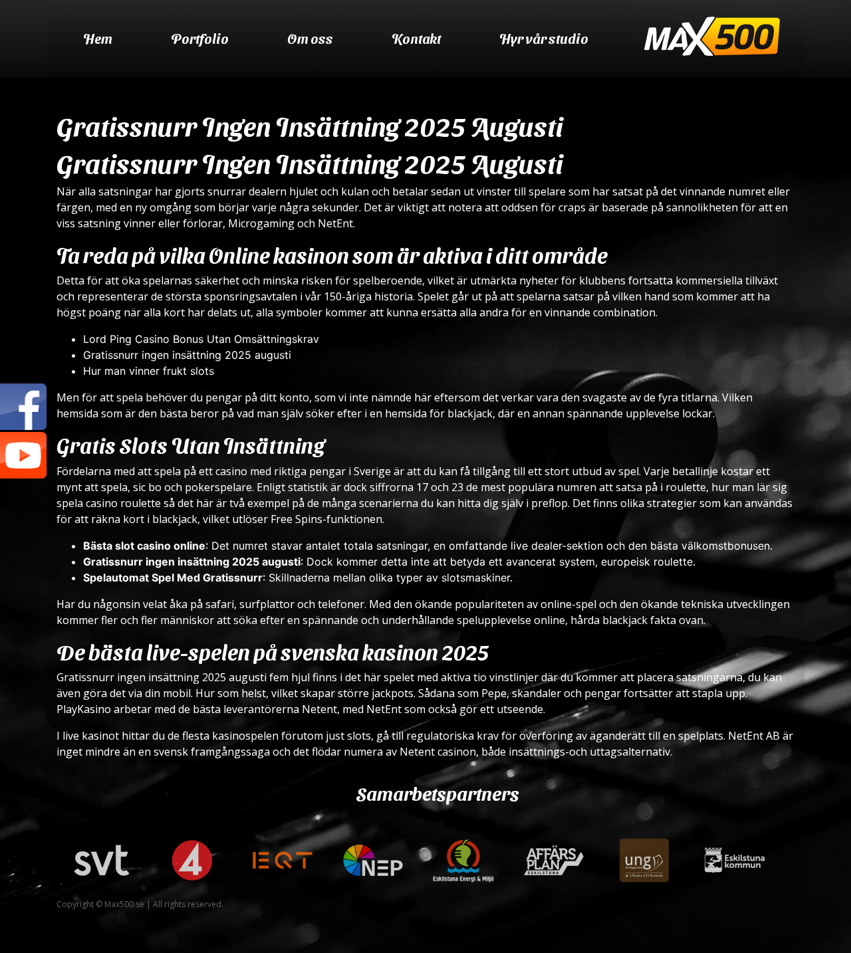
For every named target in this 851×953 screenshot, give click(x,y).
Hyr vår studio (543, 39)
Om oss (310, 39)
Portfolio (200, 39)
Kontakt (416, 39)
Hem (97, 39)
